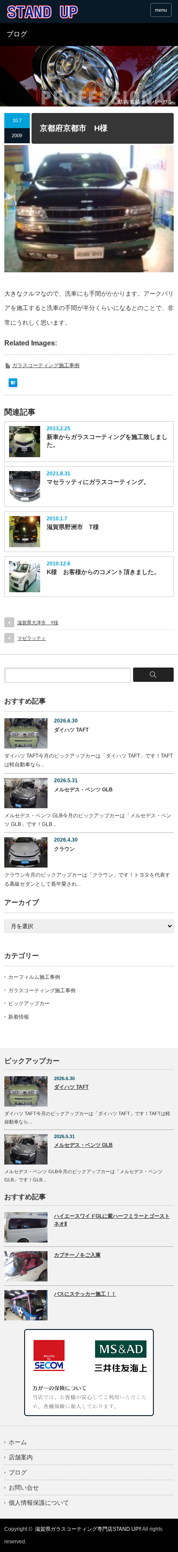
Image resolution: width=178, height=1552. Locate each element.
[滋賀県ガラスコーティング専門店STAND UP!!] (42, 12)
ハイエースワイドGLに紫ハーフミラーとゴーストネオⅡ (112, 1220)
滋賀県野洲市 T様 (73, 526)
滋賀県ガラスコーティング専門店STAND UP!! (88, 1529)
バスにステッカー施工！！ (85, 1294)
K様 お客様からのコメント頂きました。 (103, 571)
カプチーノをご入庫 (77, 1255)
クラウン (64, 849)
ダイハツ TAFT (71, 730)
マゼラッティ (31, 638)
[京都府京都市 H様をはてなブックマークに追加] (13, 384)
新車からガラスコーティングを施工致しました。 (107, 440)
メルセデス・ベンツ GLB (83, 790)
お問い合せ (24, 1487)
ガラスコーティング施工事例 (45, 365)
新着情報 (18, 1017)
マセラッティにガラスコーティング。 (98, 481)
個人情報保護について (39, 1503)
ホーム (18, 1442)
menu (161, 10)
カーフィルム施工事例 (34, 977)
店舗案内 (21, 1457)
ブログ (18, 1472)
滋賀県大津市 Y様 (37, 622)
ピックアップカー (29, 1003)
